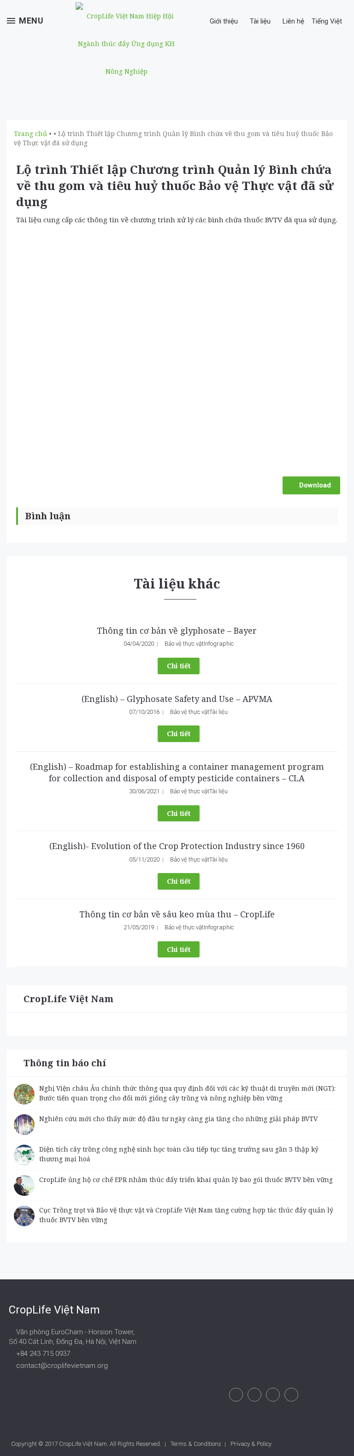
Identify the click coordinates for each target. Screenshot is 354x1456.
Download (314, 485)
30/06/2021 (144, 791)
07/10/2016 (144, 711)
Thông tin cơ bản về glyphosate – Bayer (177, 630)
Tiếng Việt (328, 21)
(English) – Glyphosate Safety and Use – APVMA (177, 698)
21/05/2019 (139, 927)
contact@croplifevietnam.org (61, 1365)
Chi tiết (178, 665)
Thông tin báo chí (65, 1063)
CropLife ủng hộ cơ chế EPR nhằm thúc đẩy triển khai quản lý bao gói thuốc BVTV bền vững (186, 1179)
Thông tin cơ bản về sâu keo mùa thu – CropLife (177, 914)
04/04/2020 (139, 643)
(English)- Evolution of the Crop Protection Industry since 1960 (177, 845)
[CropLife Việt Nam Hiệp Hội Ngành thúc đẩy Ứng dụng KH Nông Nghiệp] (126, 44)
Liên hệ (293, 21)
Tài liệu (260, 21)
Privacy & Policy (250, 1443)
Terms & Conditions (196, 1443)
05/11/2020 (144, 859)
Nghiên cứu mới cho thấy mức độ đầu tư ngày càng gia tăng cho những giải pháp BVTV (178, 1118)
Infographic (219, 643)
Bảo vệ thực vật (184, 643)
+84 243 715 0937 (42, 1353)
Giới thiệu (224, 21)
